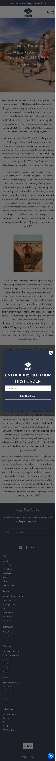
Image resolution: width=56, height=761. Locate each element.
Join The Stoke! (27, 396)
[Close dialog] (50, 353)
